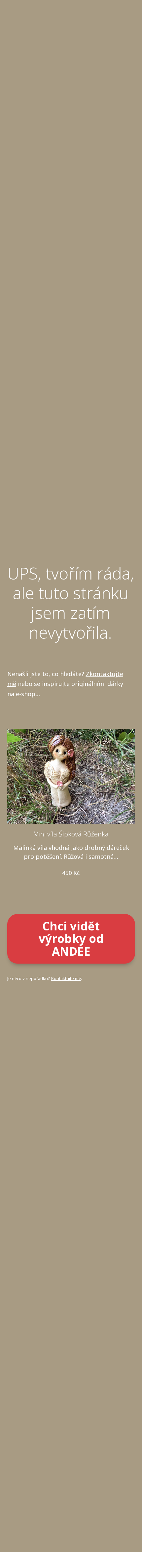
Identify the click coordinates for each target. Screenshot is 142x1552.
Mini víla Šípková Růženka (71, 834)
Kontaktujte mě (66, 978)
